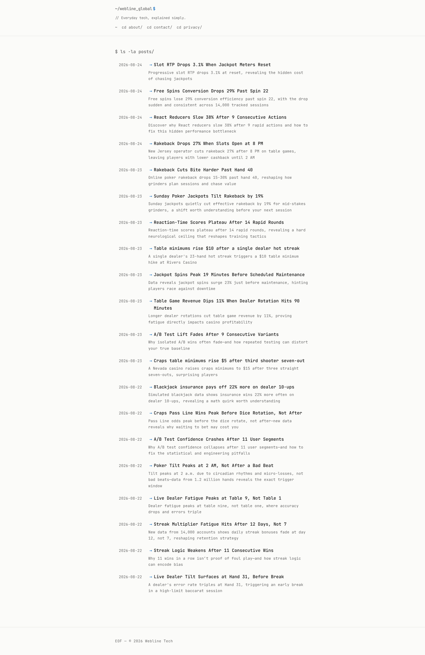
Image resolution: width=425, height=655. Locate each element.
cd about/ (132, 27)
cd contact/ (159, 27)
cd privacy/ (189, 27)
